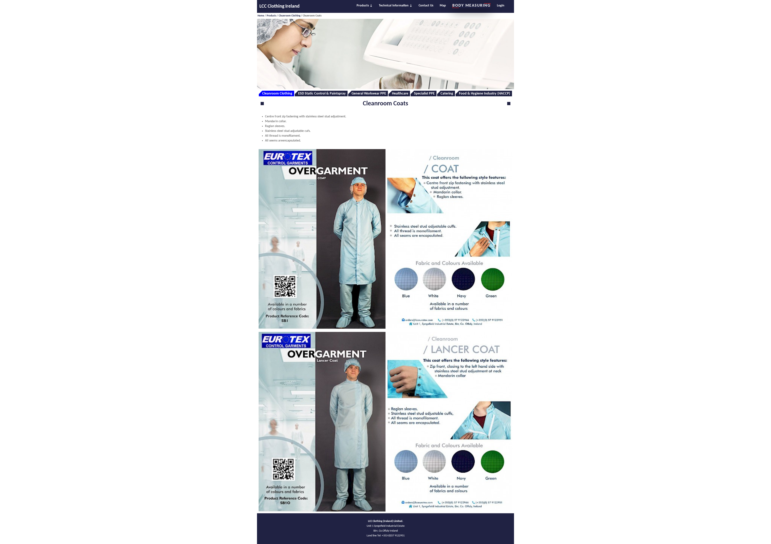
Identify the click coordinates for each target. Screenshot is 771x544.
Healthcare (400, 93)
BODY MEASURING (471, 6)
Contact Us (426, 5)
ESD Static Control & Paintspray (322, 93)
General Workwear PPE (369, 93)
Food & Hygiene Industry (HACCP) (484, 93)
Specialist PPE (424, 93)
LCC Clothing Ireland (279, 6)
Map (443, 5)
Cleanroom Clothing (289, 15)
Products (363, 5)
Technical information (394, 5)
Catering (447, 93)
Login (500, 5)
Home (261, 15)
